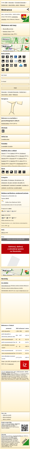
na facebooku (11, 423)
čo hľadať (3, 81)
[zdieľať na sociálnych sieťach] (28, 9)
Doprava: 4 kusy (7, 31)
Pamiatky (4, 143)
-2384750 (26, 371)
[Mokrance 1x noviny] (3, 131)
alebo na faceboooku (7, 417)
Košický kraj (4, 5)
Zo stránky (4, 283)
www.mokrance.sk (5, 285)
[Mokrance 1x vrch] (7, 65)
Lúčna (20, 161)
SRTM (11, 444)
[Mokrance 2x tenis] (3, 65)
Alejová (24, 166)
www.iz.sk (11, 364)
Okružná (3, 158)
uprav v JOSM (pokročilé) (19, 371)
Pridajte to (7, 445)
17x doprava (11, 180)
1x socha (10, 146)
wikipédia (3, 19)
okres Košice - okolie (14, 5)
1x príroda (24, 185)
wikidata (8, 373)
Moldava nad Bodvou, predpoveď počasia (14, 193)
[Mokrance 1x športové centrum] (7, 69)
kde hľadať (4, 75)
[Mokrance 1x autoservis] (3, 69)
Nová (11, 163)
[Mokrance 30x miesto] (3, 57)
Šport (3, 168)
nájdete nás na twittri (7, 415)
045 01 (3, 232)
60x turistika (4, 180)
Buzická (12, 158)
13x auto (10, 182)
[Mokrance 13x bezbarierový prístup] (16, 57)
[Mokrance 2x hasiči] (20, 61)
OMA (6, 2)
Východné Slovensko (20, 2)
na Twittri (13, 424)
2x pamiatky (18, 185)
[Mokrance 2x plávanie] (24, 61)
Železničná (15, 166)
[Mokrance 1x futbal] (12, 65)
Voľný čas (4, 136)
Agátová (12, 153)
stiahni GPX (3, 373)
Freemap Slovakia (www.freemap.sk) (9, 439)
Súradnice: (3, 372)
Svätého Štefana (11, 156)
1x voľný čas (10, 188)
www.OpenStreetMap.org (18, 435)
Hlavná (3, 153)
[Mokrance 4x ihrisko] (3, 61)
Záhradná (21, 156)
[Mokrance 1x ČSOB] (20, 65)
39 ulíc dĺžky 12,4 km (8, 29)
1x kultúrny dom (5, 139)
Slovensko (11, 2)
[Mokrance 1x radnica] (25, 65)
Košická (21, 158)
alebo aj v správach (7, 419)
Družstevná (23, 153)
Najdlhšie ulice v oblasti (9, 150)
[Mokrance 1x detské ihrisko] (20, 172)
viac (8, 225)
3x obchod (12, 185)
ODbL (12, 436)
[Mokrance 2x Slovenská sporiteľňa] (16, 61)
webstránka (15, 16)
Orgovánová (4, 166)
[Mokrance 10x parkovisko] (20, 57)
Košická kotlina (5, 123)
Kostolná (3, 161)
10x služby (20, 182)
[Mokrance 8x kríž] (24, 57)
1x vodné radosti (18, 188)
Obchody (4, 127)
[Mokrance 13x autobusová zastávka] (12, 57)
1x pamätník (4, 146)
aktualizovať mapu (9, 371)
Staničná (12, 161)
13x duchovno (18, 180)
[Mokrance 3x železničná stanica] (7, 61)
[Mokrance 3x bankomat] (12, 61)
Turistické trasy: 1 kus (8, 34)
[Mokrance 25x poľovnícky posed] (7, 57)
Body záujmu (5, 53)
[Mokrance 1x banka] (16, 65)
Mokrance (22, 5)
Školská (3, 163)
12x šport (14, 182)
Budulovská (20, 163)
